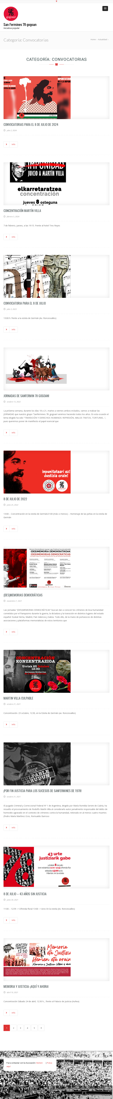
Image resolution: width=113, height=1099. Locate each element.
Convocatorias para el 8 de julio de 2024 (31, 124)
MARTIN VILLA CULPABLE (18, 698)
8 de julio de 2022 (15, 498)
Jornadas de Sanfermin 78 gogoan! (26, 395)
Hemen (39, 1062)
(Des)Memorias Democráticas (23, 595)
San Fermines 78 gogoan (20, 24)
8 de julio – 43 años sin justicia (25, 893)
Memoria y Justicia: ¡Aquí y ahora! (26, 986)
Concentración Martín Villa (22, 210)
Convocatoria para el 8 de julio (25, 303)
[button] (105, 8)
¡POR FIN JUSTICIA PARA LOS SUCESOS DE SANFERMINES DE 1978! (43, 790)
